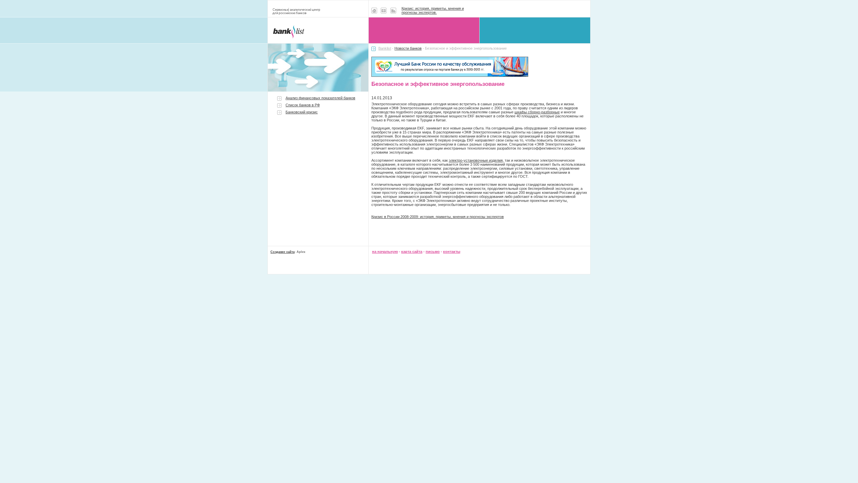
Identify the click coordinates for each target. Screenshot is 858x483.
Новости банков (408, 48)
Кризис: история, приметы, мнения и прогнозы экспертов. (433, 10)
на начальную (385, 252)
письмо (433, 252)
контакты (451, 252)
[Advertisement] (318, 175)
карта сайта (411, 252)
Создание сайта (282, 252)
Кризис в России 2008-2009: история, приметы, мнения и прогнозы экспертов (437, 217)
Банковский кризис (302, 112)
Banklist (384, 48)
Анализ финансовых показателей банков (320, 98)
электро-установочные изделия (476, 160)
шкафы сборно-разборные (537, 112)
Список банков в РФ (303, 105)
